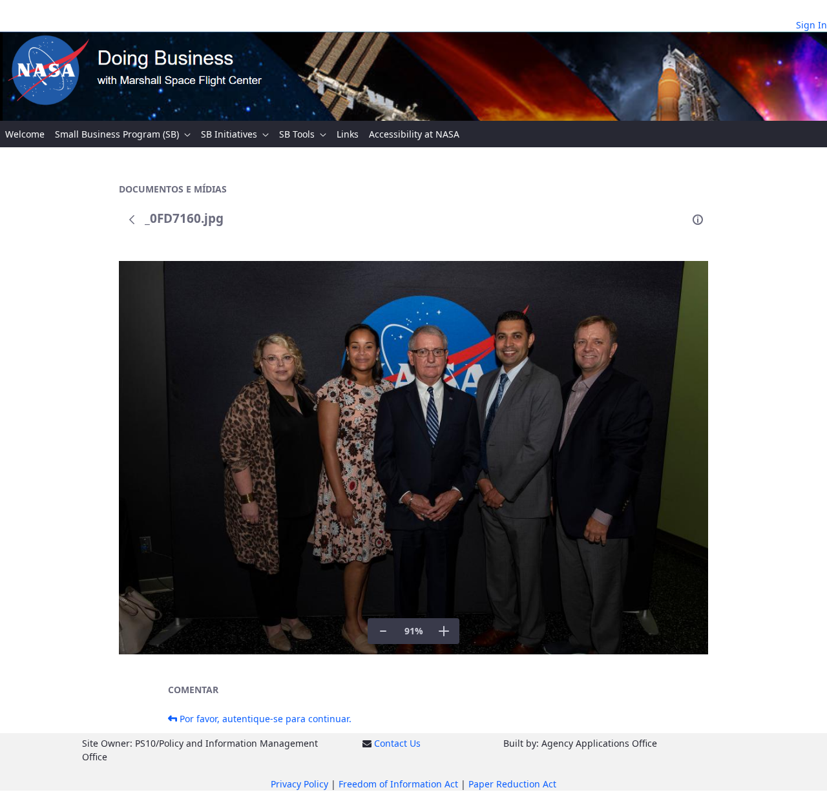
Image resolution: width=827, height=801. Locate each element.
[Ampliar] (444, 631)
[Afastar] (383, 631)
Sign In (811, 25)
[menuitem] (25, 134)
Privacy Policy (299, 784)
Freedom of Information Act (398, 784)
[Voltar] (132, 220)
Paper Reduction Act (512, 784)
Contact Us (397, 743)
